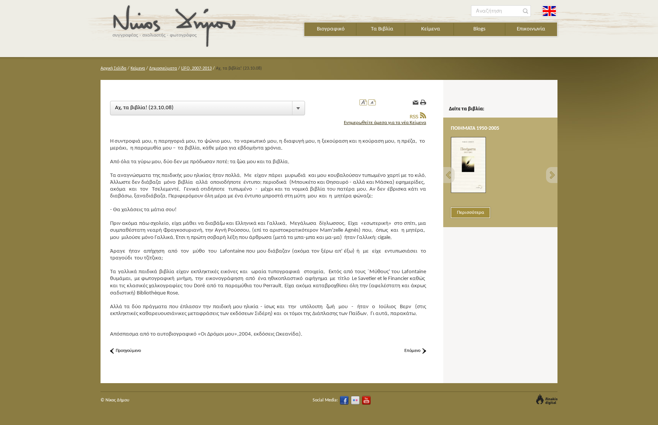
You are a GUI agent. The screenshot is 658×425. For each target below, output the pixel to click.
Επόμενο (412, 351)
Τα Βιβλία (382, 29)
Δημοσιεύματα (163, 68)
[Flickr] (355, 400)
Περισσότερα (470, 212)
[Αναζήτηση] (526, 11)
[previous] (449, 175)
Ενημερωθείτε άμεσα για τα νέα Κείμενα (385, 122)
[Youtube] (366, 400)
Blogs (479, 29)
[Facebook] (344, 400)
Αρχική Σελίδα (113, 68)
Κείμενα (430, 29)
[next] (551, 175)
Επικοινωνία (531, 29)
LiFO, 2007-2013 (196, 68)
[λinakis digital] (546, 399)
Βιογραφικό (331, 29)
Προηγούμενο (128, 351)
